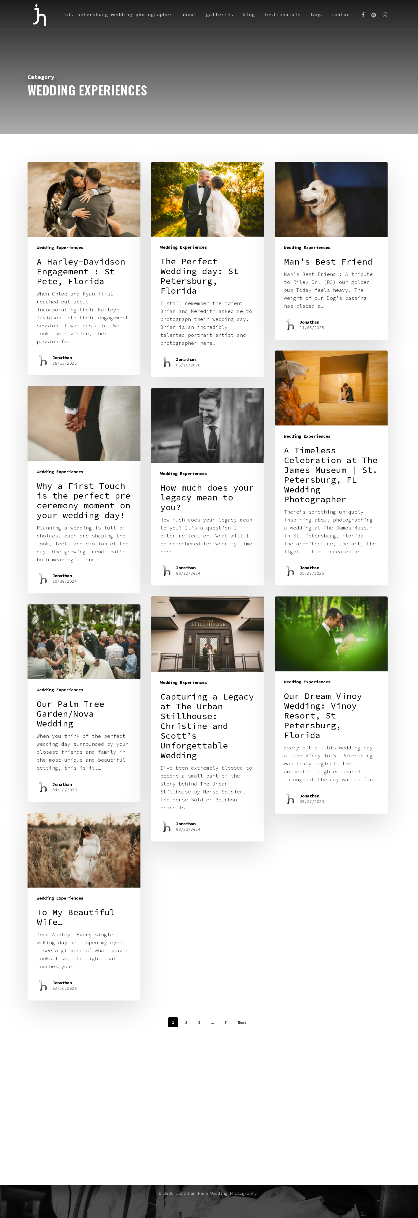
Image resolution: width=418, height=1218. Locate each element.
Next (242, 1022)
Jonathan (62, 357)
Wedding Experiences (60, 247)
